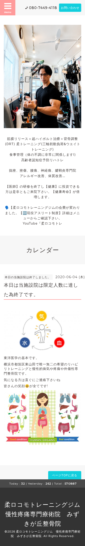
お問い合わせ (70, 7)
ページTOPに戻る (64, 475)
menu (7, 12)
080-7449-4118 (43, 8)
